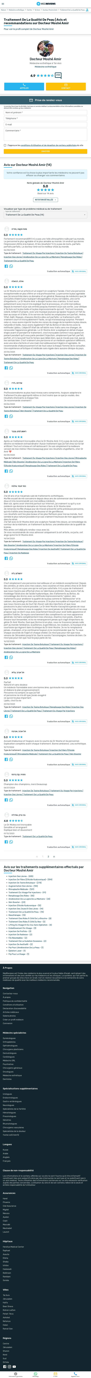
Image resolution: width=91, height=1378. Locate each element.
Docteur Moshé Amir (50, 10)
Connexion (7, 1023)
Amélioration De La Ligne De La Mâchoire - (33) (29, 899)
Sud (4, 1358)
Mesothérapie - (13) (17, 915)
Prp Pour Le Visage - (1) (19, 954)
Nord (5, 1355)
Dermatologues (9, 1053)
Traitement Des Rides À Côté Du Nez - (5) (27, 922)
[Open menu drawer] (3, 4)
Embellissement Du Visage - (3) (22, 928)
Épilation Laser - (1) (17, 951)
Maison (3, 10)
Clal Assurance (9, 1206)
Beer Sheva (8, 1306)
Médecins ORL (9, 1060)
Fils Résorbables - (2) (18, 938)
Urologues (7, 1094)
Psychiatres (8, 1064)
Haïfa (5, 1302)
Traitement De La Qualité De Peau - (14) (26, 912)
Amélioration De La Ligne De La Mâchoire (41, 257)
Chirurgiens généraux (12, 1068)
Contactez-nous (10, 993)
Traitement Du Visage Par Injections (38, 253)
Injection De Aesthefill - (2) (21, 944)
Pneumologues (9, 1116)
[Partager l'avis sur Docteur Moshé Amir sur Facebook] (6, 266)
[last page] (54, 857)
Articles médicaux (11, 1012)
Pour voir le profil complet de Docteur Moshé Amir (29, 29)
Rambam (7, 1277)
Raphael (6, 1250)
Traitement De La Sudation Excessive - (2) (27, 941)
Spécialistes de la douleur (14, 1131)
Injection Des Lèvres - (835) (21, 876)
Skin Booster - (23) (17, 902)
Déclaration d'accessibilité (14, 1008)
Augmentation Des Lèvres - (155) (23, 886)
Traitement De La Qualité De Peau (47, 411)
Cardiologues (9, 1057)
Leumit (6, 1232)
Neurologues (8, 1105)
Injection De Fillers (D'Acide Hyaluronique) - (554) (30, 879)
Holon (5, 1325)
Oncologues (8, 1072)
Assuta (6, 1254)
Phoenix (6, 1202)
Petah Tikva (8, 1314)
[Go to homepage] (46, 3)
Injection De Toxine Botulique (68, 253)
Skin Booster (25, 411)
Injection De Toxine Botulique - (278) (25, 883)
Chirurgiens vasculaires (13, 1127)
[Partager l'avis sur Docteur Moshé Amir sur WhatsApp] (11, 266)
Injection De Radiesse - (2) (20, 934)
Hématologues (9, 1113)
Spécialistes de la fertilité (14, 1109)
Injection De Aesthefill (48, 549)
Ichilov (6, 1265)
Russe (5, 1150)
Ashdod (6, 1317)
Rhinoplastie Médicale (26, 754)
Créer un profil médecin (13, 1020)
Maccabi (6, 1224)
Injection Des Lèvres (64, 355)
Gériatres (7, 1120)
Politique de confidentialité (15, 1001)
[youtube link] (14, 1367)
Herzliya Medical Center (13, 1247)
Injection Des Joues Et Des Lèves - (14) (26, 909)
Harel (5, 1198)
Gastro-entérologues (12, 1101)
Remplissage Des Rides (70, 257)
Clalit (5, 1221)
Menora (6, 1213)
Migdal (6, 1210)
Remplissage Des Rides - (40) (21, 896)
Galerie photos (9, 1016)
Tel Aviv (37, 10)
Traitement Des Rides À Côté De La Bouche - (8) (30, 918)
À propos (7, 997)
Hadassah (7, 1269)
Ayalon (6, 1217)
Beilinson (7, 1273)
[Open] (84, 214)
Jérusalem (7, 1299)
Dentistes (7, 1079)
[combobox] (45, 214)
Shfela (6, 1362)
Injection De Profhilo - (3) (20, 931)
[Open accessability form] (87, 10)
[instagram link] (10, 1367)
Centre (29, 10)
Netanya (6, 1321)
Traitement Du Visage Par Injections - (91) (27, 892)
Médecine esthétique (16, 10)
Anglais (6, 1157)
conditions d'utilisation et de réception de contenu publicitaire (49, 145)
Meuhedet (7, 1228)
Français (6, 1161)
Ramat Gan (8, 1329)
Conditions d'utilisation (13, 1005)
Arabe (5, 1153)
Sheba (5, 1262)
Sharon (6, 1351)
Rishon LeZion (9, 1310)
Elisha (5, 1258)
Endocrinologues (10, 1098)
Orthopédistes (9, 1042)
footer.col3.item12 (11, 1135)
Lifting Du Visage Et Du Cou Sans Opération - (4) (30, 925)
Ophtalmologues (10, 1046)
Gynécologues (9, 1038)
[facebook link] (5, 1367)
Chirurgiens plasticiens (13, 1049)
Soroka (6, 1280)
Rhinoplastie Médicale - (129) (21, 889)
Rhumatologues (10, 1124)
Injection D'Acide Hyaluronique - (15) (25, 905)
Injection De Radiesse (18, 553)
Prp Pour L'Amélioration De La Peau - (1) (26, 947)
